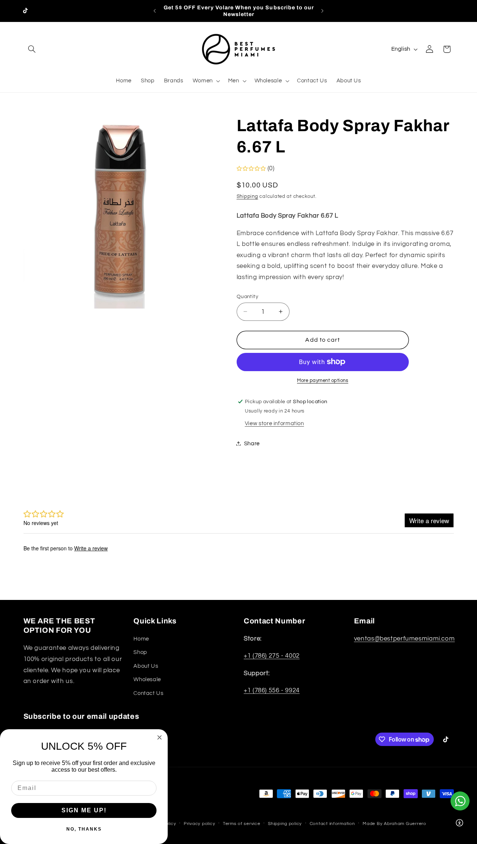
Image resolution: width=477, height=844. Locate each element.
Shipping (247, 196)
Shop (140, 652)
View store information (274, 423)
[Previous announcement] (154, 10)
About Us (145, 666)
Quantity (247, 296)
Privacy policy (199, 824)
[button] (32, 49)
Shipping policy (285, 824)
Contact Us (148, 693)
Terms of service (241, 824)
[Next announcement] (322, 10)
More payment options (322, 380)
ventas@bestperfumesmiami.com (404, 638)
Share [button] (252, 443)
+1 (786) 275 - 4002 (272, 655)
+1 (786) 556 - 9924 (272, 690)
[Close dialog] (159, 737)
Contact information (332, 824)
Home (141, 639)
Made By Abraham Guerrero (394, 824)
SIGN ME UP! (84, 810)
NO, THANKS (84, 829)
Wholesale (147, 679)
